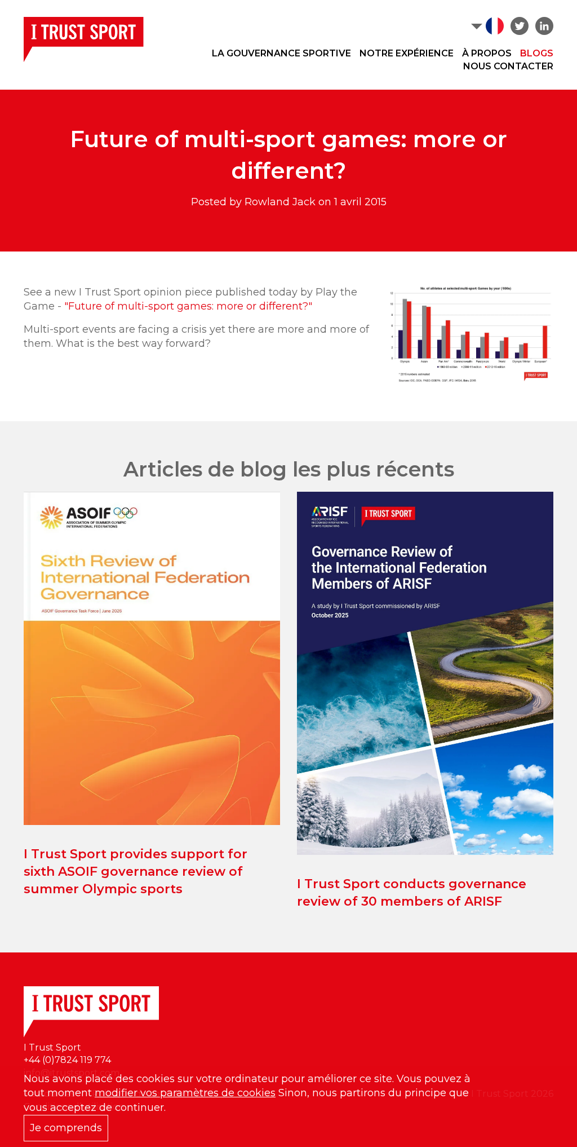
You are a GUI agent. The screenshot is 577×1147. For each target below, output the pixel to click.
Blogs (536, 53)
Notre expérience (406, 53)
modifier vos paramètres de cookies (185, 1093)
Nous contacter (508, 66)
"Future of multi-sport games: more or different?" (188, 306)
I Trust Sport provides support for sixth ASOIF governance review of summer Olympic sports (135, 871)
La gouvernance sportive (281, 53)
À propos (487, 53)
